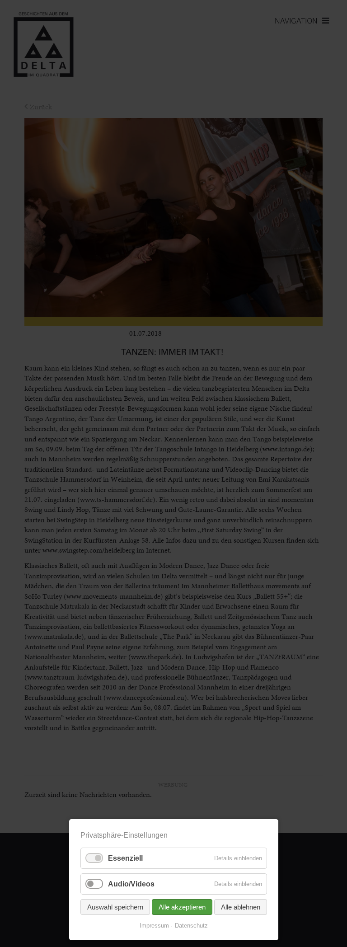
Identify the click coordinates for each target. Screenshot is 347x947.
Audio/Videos (131, 884)
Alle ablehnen (240, 907)
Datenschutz (191, 925)
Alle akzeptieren (182, 907)
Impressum (154, 925)
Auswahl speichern (115, 907)
